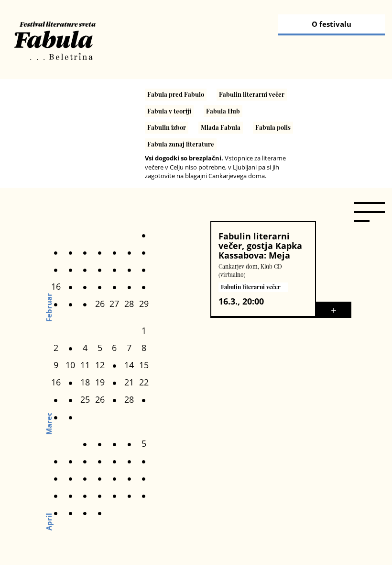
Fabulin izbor (166, 127)
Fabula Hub (223, 111)
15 (144, 365)
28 (129, 303)
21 (129, 382)
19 (100, 382)
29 (144, 303)
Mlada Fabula (220, 127)
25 (85, 399)
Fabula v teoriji (169, 111)
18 (85, 382)
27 (114, 303)
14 (129, 365)
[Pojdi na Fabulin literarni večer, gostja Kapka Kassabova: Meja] (333, 309)
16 (56, 286)
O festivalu (331, 24)
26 (100, 303)
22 (144, 382)
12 (100, 365)
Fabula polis (273, 127)
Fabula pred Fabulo (175, 94)
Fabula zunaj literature (180, 144)
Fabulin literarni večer (251, 94)
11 (85, 365)
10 (70, 365)
